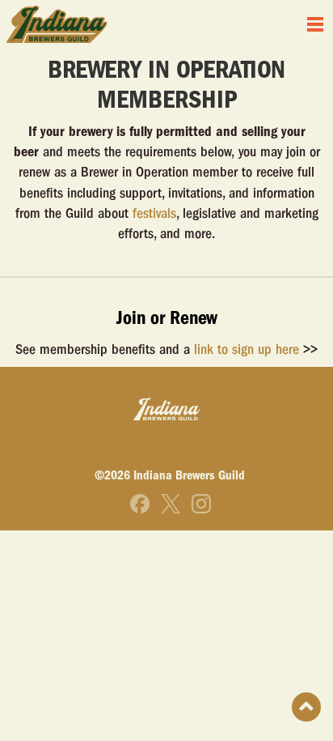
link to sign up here (246, 349)
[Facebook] (140, 503)
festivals (154, 213)
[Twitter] (170, 503)
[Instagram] (201, 503)
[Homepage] (56, 25)
